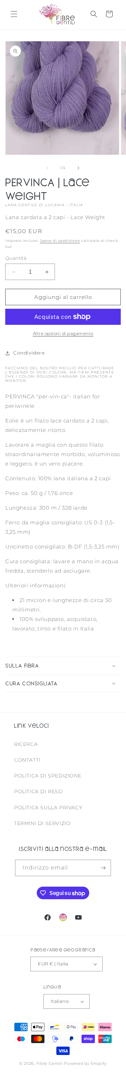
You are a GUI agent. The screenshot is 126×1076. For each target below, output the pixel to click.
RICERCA (25, 744)
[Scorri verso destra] (78, 168)
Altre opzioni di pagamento (63, 333)
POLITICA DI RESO (38, 791)
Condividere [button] (29, 353)
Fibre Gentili (49, 1063)
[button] (14, 14)
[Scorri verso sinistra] (47, 168)
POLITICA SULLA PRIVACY (48, 807)
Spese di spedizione (60, 240)
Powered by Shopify (85, 1063)
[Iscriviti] (103, 868)
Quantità (16, 258)
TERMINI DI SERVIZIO (42, 823)
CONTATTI (27, 760)
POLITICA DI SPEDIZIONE (47, 776)
